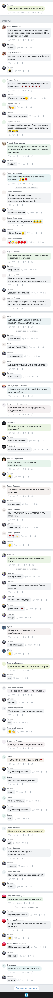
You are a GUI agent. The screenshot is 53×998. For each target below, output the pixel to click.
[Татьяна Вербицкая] (4, 459)
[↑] (33, 13)
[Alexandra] (4, 423)
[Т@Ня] (4, 628)
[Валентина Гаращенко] (4, 896)
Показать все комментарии (26, 188)
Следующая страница (26, 988)
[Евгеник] (4, 6)
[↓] (38, 13)
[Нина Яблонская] (4, 27)
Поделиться (42, 12)
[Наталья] (4, 555)
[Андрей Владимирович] (4, 144)
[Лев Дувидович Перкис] (4, 386)
